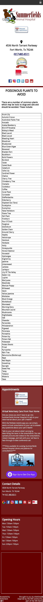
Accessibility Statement (5, 598)
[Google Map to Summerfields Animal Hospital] (21, 41)
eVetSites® (38, 597)
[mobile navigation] (39, 3)
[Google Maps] (4, 502)
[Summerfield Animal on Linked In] (22, 81)
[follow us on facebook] (10, 81)
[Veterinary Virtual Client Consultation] (21, 460)
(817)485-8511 (21, 54)
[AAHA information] (21, 72)
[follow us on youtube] (31, 81)
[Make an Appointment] (21, 29)
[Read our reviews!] (21, 402)
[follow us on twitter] (18, 81)
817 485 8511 (10, 495)
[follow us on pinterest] (27, 81)
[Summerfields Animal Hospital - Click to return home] (21, 16)
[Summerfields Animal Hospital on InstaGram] (14, 81)
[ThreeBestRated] (21, 62)
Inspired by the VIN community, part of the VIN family (30, 600)
